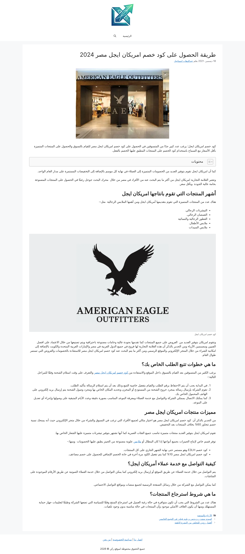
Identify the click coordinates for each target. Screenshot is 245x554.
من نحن (107, 539)
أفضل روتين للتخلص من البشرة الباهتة (193, 522)
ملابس (137, 441)
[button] (115, 36)
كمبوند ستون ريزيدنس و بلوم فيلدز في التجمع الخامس (185, 518)
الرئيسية (127, 36)
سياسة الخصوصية (122, 539)
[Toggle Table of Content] (208, 162)
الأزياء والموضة (204, 515)
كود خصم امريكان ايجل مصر (111, 372)
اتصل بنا (138, 539)
